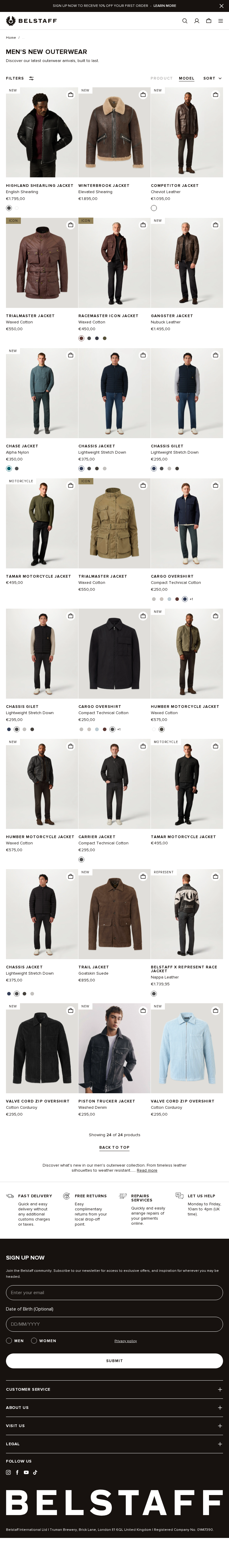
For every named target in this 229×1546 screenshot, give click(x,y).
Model (186, 78)
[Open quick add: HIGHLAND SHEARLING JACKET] (9, 208)
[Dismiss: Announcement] (221, 6)
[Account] (197, 21)
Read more (147, 1170)
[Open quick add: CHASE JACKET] (9, 469)
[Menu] (221, 21)
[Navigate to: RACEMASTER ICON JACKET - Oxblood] (114, 263)
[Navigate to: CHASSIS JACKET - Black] (42, 914)
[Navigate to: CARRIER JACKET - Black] (114, 784)
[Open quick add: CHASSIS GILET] (154, 469)
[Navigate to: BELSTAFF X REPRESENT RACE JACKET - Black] (187, 914)
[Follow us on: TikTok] (35, 1472)
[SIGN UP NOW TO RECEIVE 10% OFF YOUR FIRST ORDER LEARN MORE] (114, 6)
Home (11, 38)
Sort (209, 78)
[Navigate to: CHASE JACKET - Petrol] (42, 393)
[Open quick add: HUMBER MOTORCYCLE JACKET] (154, 729)
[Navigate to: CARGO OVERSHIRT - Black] (114, 654)
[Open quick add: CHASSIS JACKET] (81, 469)
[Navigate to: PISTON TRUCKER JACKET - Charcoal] (114, 1048)
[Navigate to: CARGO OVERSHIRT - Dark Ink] (187, 523)
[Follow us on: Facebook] (17, 1472)
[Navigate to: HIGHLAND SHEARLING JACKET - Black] (42, 132)
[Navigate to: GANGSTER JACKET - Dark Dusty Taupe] (187, 263)
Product (162, 78)
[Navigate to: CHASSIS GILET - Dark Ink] (187, 393)
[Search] (185, 21)
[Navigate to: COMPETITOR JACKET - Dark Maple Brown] (187, 132)
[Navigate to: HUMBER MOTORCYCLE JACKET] (42, 784)
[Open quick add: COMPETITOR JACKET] (154, 208)
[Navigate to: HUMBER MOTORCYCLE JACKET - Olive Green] (187, 654)
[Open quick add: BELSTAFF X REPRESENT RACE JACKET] (154, 994)
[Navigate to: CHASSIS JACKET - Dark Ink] (114, 393)
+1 (191, 599)
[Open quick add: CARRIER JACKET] (81, 860)
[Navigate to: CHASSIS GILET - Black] (42, 654)
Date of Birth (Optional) (29, 1309)
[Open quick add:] (70, 94)
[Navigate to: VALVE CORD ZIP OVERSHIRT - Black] (42, 1048)
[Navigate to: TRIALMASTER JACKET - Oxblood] (42, 263)
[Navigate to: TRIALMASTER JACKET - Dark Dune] (114, 523)
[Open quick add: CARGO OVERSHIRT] (154, 599)
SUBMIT (114, 1361)
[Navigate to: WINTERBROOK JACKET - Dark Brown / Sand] (114, 132)
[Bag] (209, 21)
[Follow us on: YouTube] (26, 1472)
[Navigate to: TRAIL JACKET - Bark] (114, 914)
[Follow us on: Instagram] (8, 1472)
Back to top (114, 1148)
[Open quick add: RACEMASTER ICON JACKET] (81, 338)
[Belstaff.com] (31, 21)
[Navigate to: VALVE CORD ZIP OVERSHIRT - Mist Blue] (187, 1048)
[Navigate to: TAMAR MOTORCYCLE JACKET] (42, 523)
